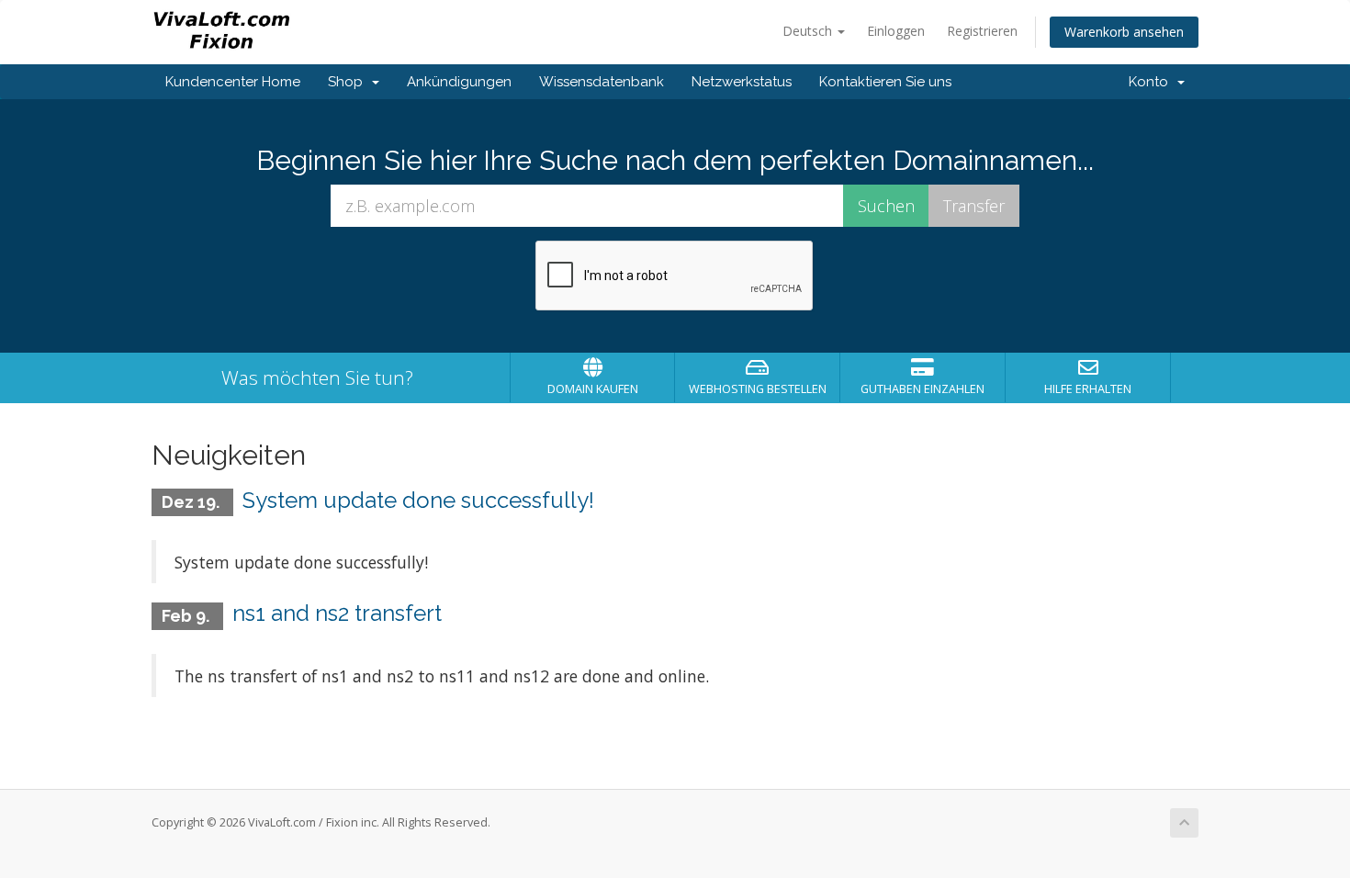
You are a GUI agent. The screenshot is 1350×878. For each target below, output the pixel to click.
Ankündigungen (459, 81)
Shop (349, 81)
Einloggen (896, 30)
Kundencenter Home (232, 81)
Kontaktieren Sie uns (885, 81)
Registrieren (982, 30)
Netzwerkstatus (742, 81)
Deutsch (809, 30)
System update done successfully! (418, 500)
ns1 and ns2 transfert (337, 613)
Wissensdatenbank (601, 81)
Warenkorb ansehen (1124, 31)
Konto (1152, 81)
